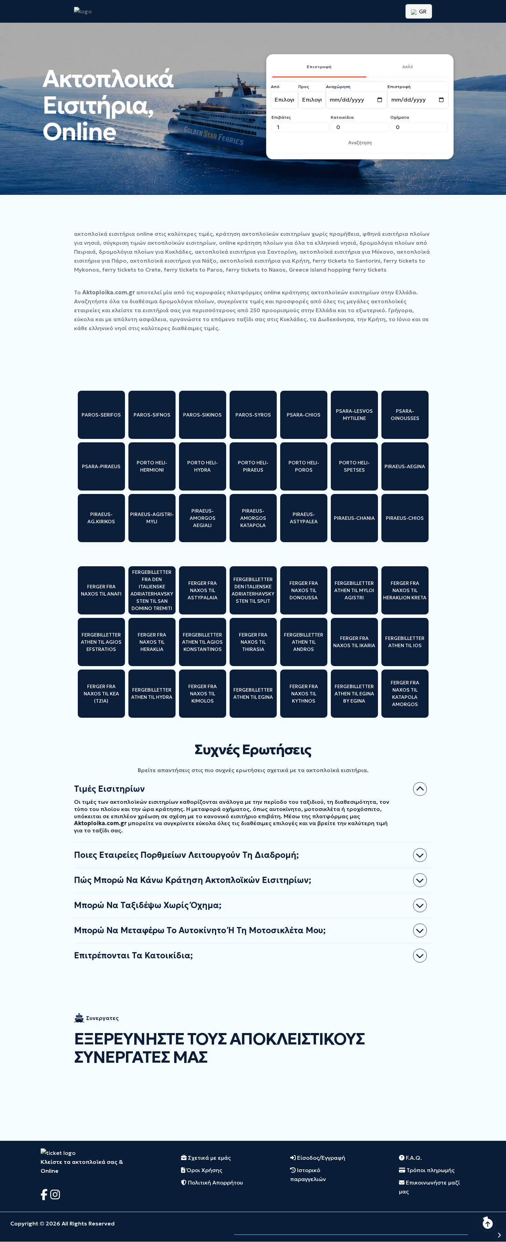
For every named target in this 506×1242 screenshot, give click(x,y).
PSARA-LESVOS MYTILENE (354, 414)
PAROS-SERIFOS (101, 415)
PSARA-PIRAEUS (101, 466)
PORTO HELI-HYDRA (202, 466)
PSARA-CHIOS (303, 415)
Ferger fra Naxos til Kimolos (202, 693)
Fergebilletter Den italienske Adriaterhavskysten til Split (253, 590)
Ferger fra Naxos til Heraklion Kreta (404, 590)
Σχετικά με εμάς (209, 1157)
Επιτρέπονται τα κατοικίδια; (133, 955)
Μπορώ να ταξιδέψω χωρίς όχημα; (147, 905)
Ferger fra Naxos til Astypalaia (203, 590)
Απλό (407, 66)
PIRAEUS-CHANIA (354, 518)
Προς (303, 86)
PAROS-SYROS (253, 415)
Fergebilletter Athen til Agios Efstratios (101, 642)
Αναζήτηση (360, 142)
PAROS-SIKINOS (202, 415)
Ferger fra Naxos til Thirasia (253, 642)
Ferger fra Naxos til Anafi (101, 590)
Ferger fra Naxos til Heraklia (152, 642)
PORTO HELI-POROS (303, 466)
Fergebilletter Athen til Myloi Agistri (354, 590)
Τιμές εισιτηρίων (109, 789)
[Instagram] (55, 1195)
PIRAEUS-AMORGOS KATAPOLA (253, 518)
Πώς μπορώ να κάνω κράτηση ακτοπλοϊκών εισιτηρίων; (192, 880)
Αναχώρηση (338, 86)
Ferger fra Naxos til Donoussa (303, 590)
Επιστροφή (319, 66)
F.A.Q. (413, 1157)
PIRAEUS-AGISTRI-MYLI (152, 518)
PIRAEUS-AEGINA (404, 466)
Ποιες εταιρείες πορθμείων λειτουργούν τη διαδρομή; (186, 855)
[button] (482, 1235)
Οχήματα (399, 117)
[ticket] (58, 1152)
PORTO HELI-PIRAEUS (253, 466)
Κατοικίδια (342, 117)
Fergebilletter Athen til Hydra (151, 693)
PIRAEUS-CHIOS (405, 518)
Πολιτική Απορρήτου (215, 1182)
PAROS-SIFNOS (152, 415)
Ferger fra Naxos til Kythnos (303, 693)
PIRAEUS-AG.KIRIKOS (101, 518)
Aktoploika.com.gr (108, 292)
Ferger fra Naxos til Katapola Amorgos (405, 693)
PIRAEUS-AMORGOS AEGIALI (202, 518)
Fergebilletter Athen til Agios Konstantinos (202, 642)
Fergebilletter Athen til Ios (404, 642)
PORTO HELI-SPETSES (354, 466)
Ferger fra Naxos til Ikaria (354, 642)
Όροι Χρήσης (203, 1170)
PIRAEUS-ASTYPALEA (304, 518)
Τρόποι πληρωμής (429, 1170)
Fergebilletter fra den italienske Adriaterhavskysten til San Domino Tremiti (151, 590)
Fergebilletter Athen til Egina (253, 693)
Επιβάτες (281, 117)
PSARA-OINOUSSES (405, 414)
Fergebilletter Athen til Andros (303, 642)
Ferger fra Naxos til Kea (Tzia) (101, 693)
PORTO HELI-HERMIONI (152, 466)
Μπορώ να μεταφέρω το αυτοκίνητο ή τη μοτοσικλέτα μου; (200, 930)
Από (275, 86)
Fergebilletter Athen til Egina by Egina (354, 693)
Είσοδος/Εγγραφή (320, 1157)
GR (422, 11)
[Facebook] (45, 1195)
